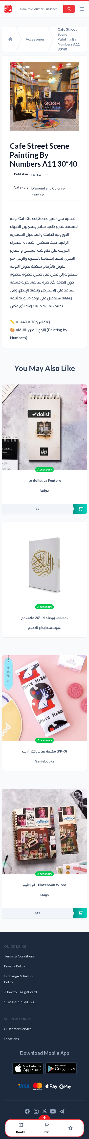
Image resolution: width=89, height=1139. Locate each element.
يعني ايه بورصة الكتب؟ (19, 1002)
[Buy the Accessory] (44, 509)
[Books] (21, 1125)
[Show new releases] (44, 1117)
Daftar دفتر (39, 175)
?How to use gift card (20, 992)
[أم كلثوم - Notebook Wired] (44, 831)
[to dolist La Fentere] (44, 427)
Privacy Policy (14, 966)
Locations (11, 1039)
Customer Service (18, 1029)
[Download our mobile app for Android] (61, 1068)
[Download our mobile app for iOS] (28, 1068)
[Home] (10, 39)
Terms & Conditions (19, 956)
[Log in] (70, 1128)
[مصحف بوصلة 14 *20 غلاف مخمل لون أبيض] (44, 564)
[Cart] (47, 1125)
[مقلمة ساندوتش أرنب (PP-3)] (44, 698)
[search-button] (69, 9)
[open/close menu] (82, 9)
